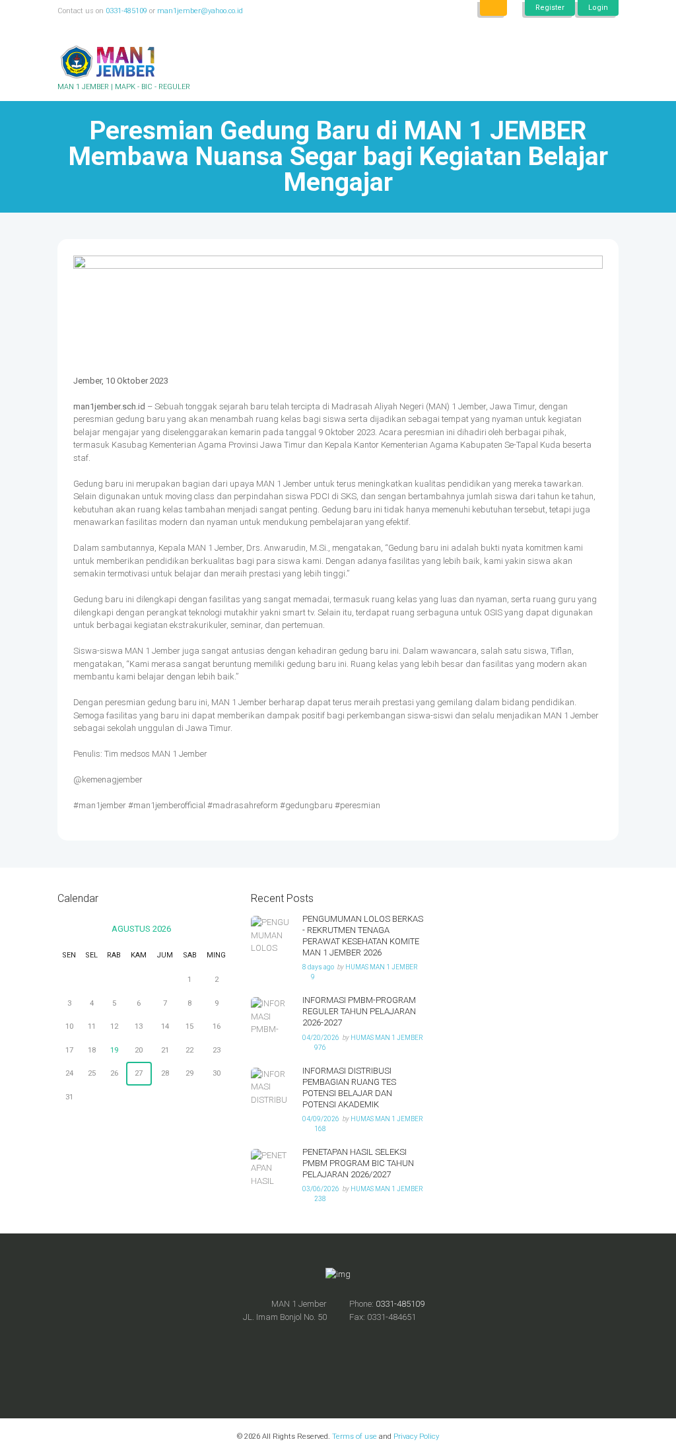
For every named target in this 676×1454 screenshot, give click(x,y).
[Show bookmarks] (493, 8)
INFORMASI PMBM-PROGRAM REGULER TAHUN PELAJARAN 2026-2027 (359, 1011)
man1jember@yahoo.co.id (200, 11)
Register (549, 7)
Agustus (141, 929)
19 (114, 1050)
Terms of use (354, 1436)
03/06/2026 (320, 1189)
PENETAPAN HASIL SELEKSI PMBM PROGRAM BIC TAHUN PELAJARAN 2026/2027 (358, 1163)
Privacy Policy (415, 1436)
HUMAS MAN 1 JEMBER (381, 967)
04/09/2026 (320, 1119)
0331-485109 (126, 11)
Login (598, 7)
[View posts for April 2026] (69, 929)
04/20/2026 (320, 1037)
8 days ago (318, 967)
